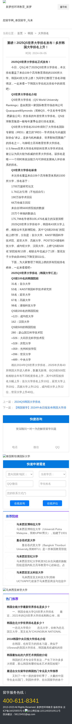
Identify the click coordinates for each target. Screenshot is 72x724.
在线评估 (52, 503)
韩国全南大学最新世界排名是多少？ (28, 606)
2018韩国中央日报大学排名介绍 (26, 638)
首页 (20, 33)
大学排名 (43, 33)
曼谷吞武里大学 (26, 540)
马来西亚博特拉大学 (29, 524)
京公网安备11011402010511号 (44, 711)
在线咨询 (19, 503)
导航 (64, 7)
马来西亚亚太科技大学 (30, 572)
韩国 (30, 33)
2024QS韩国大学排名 (27, 401)
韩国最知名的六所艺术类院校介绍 (27, 655)
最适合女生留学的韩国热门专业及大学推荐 (32, 671)
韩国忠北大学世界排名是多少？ (26, 622)
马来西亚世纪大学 (27, 556)
